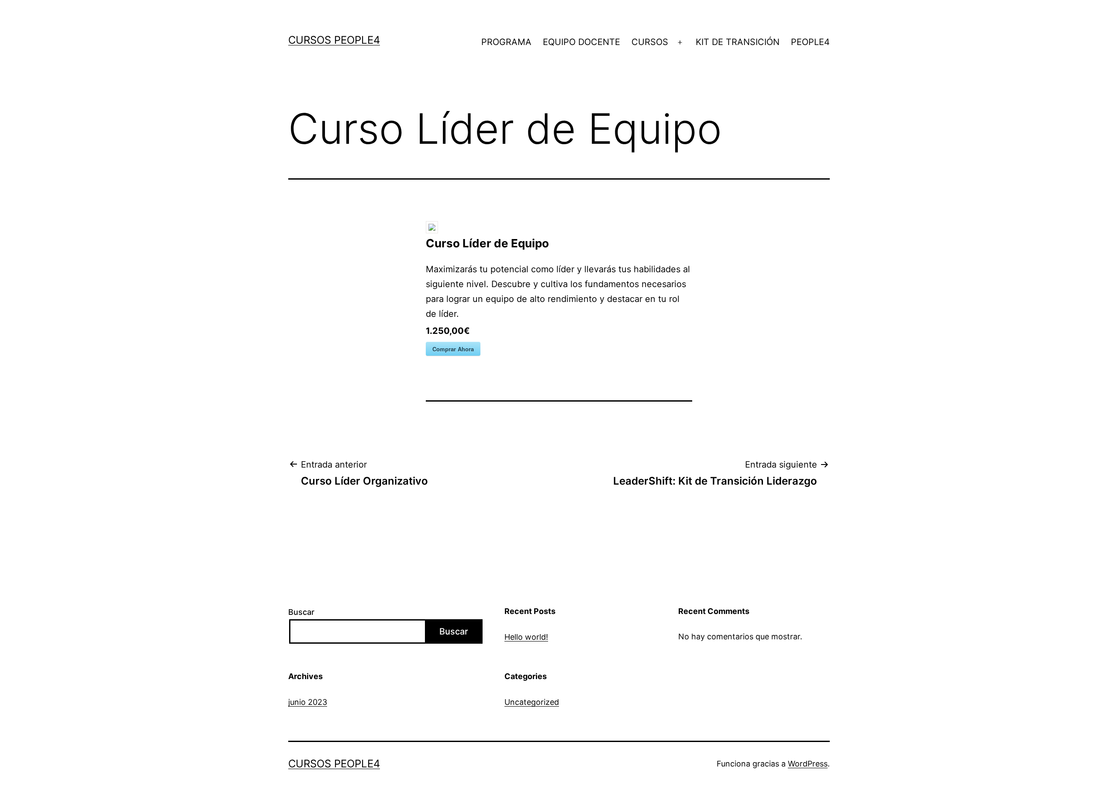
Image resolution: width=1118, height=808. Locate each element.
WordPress (808, 763)
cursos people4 (334, 40)
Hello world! (526, 637)
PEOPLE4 (810, 42)
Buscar (301, 612)
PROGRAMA (506, 42)
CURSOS (649, 42)
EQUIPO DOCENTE (581, 42)
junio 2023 (307, 702)
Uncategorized (531, 702)
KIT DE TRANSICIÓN (738, 42)
